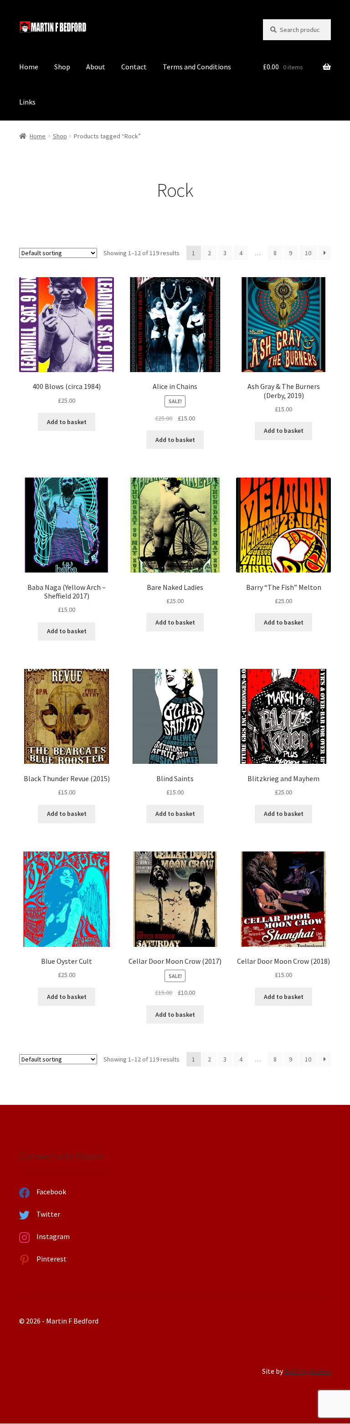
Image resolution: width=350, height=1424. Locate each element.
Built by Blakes (307, 1371)
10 (308, 253)
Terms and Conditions (197, 66)
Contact (134, 66)
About (95, 66)
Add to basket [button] (67, 422)
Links (27, 101)
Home (28, 66)
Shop (62, 66)
